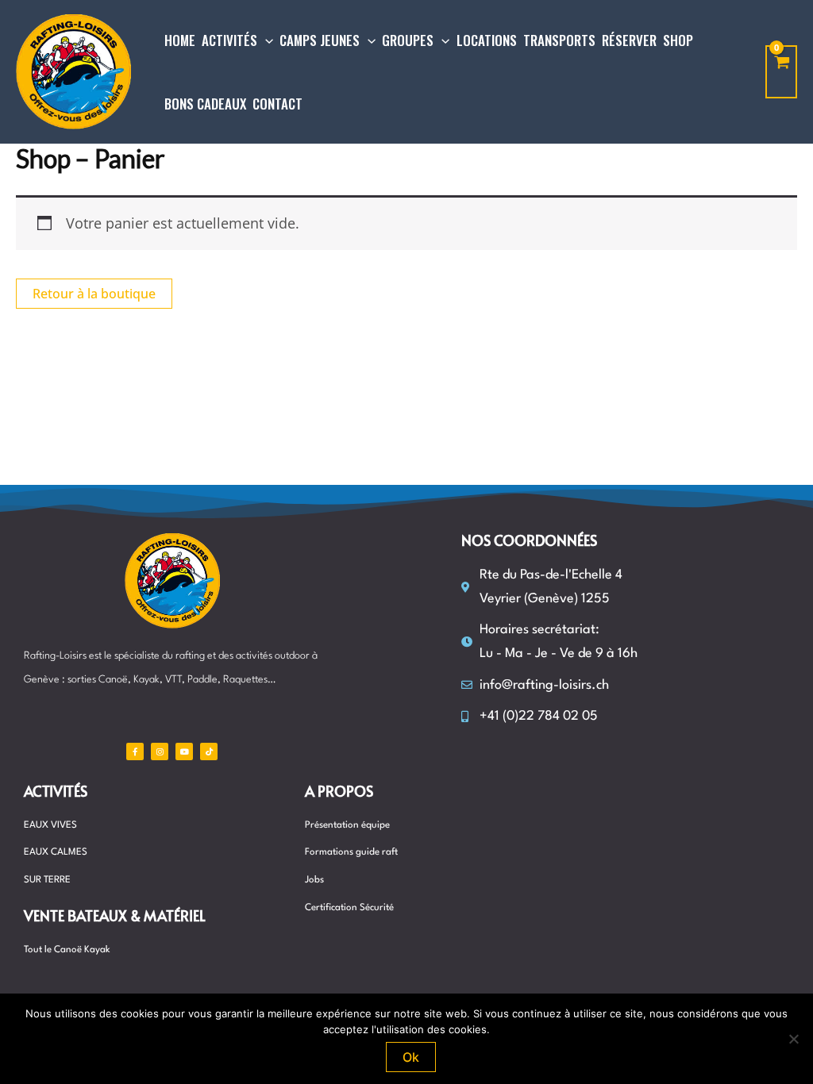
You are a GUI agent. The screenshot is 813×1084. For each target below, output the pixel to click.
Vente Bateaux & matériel (115, 915)
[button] (265, 40)
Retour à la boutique (94, 293)
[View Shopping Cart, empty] (781, 71)
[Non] (793, 1039)
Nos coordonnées (529, 540)
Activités (55, 791)
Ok (411, 1057)
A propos (339, 791)
